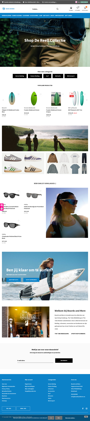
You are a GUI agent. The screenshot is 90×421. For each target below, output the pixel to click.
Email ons (23, 408)
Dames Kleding (17, 15)
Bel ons (8, 408)
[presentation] (3, 100)
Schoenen (26, 15)
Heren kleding (6, 15)
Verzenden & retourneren (9, 393)
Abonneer (64, 360)
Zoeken (57, 9)
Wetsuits (46, 15)
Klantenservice (6, 398)
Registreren (28, 384)
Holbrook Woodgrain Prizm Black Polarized (34, 207)
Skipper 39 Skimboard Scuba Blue (10, 111)
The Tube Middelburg (62, 333)
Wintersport (59, 15)
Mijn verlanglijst (29, 389)
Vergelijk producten (30, 391)
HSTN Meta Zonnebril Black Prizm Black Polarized (10, 207)
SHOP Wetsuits (13, 280)
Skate (52, 15)
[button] (42, 63)
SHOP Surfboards (31, 280)
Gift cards (68, 15)
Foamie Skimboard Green (31, 110)
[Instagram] (86, 408)
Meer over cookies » (70, 418)
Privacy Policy (6, 389)
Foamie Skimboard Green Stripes (53, 111)
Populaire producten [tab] (45, 85)
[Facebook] (82, 408)
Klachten (4, 396)
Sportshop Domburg (78, 333)
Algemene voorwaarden (8, 386)
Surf (40, 15)
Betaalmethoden (6, 391)
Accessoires (34, 15)
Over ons (4, 384)
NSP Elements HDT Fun (75, 110)
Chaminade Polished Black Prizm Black (11, 237)
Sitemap (4, 401)
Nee (59, 418)
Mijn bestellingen (30, 386)
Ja (51, 418)
